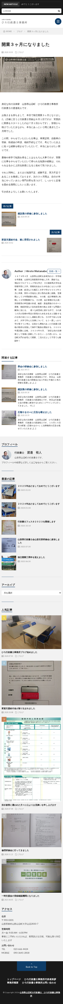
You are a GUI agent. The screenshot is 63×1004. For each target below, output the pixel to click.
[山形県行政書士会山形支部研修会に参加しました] (9, 545)
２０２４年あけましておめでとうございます (39, 503)
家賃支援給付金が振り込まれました (18, 708)
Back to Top (31, 967)
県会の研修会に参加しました (32, 366)
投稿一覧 (53, 271)
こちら (36, 462)
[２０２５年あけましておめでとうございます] (9, 491)
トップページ (14, 979)
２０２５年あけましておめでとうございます (39, 486)
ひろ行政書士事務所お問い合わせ (39, 982)
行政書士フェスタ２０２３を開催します (37, 521)
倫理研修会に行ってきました (15, 850)
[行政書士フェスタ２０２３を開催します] (9, 527)
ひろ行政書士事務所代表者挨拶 (40, 979)
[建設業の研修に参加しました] (9, 219)
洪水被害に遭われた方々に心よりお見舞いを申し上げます (29, 805)
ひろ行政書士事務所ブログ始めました (19, 652)
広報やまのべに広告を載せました (35, 412)
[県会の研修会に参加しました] (9, 372)
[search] (59, 10)
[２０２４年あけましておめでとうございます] (9, 509)
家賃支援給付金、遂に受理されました (21, 239)
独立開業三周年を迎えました (31, 557)
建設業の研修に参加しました (32, 213)
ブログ (21, 52)
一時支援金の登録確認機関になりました (20, 895)
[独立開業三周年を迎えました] (9, 563)
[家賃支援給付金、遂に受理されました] (54, 245)
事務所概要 (12, 982)
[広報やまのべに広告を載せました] (9, 417)
